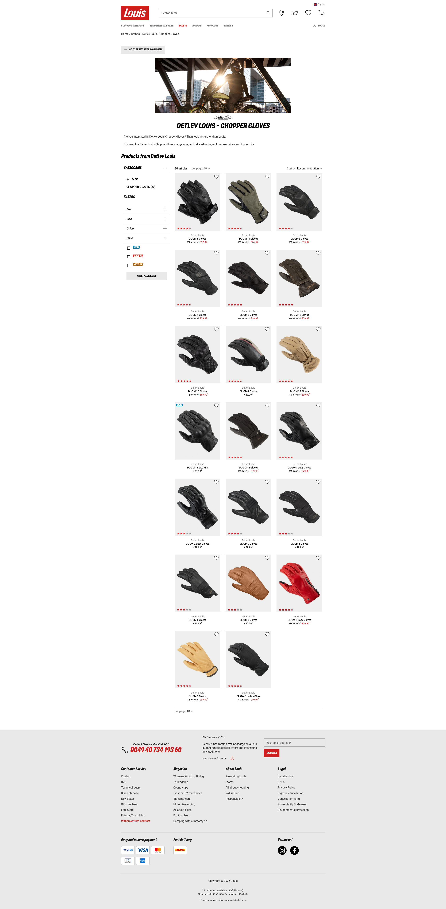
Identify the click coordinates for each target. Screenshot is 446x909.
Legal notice (285, 776)
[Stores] (281, 13)
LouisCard (127, 810)
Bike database (130, 793)
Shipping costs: (205, 894)
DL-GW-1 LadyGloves (299, 467)
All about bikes (182, 810)
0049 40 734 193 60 (155, 750)
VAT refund (232, 793)
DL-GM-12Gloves (299, 314)
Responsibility (234, 798)
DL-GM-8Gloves (248, 314)
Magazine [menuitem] (212, 25)
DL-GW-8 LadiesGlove (248, 696)
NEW (136, 247)
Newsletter (127, 798)
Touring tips (180, 782)
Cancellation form (289, 798)
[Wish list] (308, 13)
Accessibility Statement (292, 804)
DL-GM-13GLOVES (197, 467)
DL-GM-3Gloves (299, 238)
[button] (319, 4)
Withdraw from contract (135, 821)
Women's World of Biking (188, 776)
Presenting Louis (236, 776)
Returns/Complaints (133, 815)
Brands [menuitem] (196, 25)
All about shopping (237, 787)
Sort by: (291, 168)
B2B (123, 782)
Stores (229, 782)
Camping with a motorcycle (190, 821)
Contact (126, 776)
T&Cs (281, 782)
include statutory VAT (223, 890)
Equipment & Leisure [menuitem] (161, 25)
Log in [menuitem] (321, 25)
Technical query (130, 787)
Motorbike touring (184, 804)
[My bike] (294, 13)
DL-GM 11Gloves (248, 238)
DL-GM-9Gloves (248, 391)
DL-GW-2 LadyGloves (197, 543)
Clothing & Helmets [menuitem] (132, 25)
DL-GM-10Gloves (197, 391)
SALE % (138, 256)
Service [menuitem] (228, 25)
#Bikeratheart (181, 798)
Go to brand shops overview (145, 49)
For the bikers (181, 815)
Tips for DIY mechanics (187, 793)
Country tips (180, 787)
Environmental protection (293, 810)
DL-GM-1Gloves (197, 696)
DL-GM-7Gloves (248, 543)
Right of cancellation (290, 793)
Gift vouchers (129, 804)
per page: (197, 168)
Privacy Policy (286, 787)
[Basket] (321, 13)
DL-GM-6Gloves (299, 543)
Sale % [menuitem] (183, 25)
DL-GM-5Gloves (197, 238)
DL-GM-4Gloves (197, 314)
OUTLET (138, 264)
